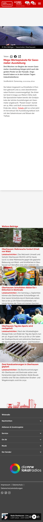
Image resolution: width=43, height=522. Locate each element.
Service (5, 433)
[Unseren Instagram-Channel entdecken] (9, 492)
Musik (4, 446)
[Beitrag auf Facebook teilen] (15, 56)
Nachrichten (7, 421)
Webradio (6, 415)
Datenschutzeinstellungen (11, 488)
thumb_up (38, 516)
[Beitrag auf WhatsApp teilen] (11, 56)
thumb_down (30, 516)
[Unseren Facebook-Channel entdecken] (5, 492)
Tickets (21, 108)
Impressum (5, 485)
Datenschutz (17, 485)
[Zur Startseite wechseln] (7, 4)
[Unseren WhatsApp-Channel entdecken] (2, 492)
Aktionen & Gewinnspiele (12, 427)
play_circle (34, 516)
